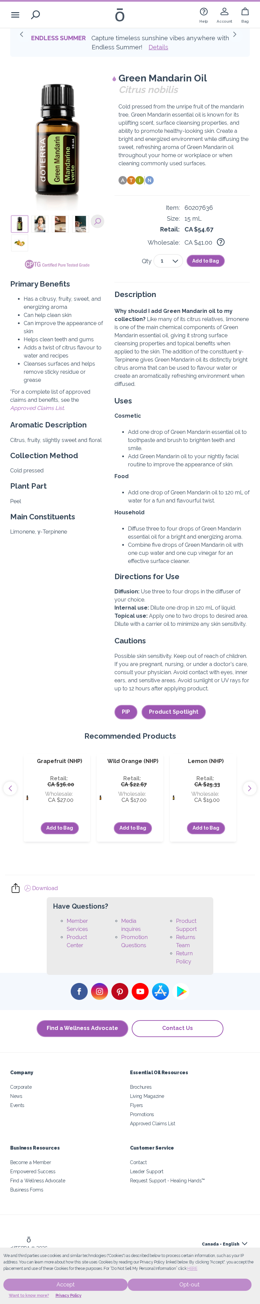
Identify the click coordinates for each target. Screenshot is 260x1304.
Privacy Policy (69, 1295)
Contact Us (177, 1028)
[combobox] (168, 261)
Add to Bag (205, 261)
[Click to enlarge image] (57, 143)
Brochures (140, 1087)
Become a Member (30, 1162)
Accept (65, 1284)
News (16, 1096)
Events (17, 1105)
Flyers (136, 1105)
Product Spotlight (173, 712)
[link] (204, 15)
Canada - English (220, 1244)
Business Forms (26, 1189)
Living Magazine (147, 1096)
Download (44, 888)
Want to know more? (29, 1295)
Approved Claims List (37, 408)
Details (145, 47)
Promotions (142, 1114)
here (192, 1268)
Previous (10, 788)
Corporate (20, 1087)
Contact (138, 1162)
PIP (126, 712)
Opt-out (189, 1284)
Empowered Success (33, 1171)
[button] (23, 36)
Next (250, 788)
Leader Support (147, 1171)
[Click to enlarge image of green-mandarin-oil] (97, 221)
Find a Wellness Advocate (82, 1028)
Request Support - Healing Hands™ (167, 1180)
